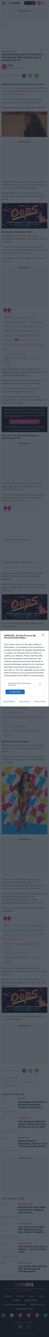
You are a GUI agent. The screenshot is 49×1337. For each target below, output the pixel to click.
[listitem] (24, 684)
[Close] (43, 635)
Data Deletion (9, 701)
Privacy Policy (40, 701)
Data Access (24, 701)
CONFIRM (15, 692)
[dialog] (24, 669)
